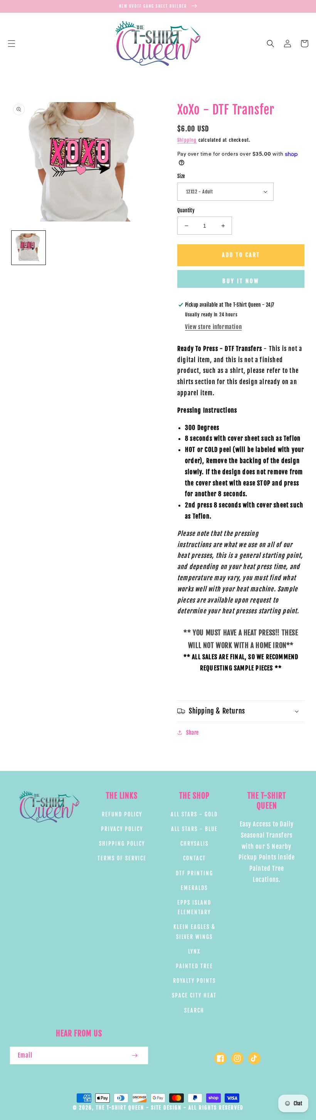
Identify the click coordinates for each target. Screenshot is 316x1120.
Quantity (186, 210)
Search (194, 1010)
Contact (194, 858)
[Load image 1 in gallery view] (28, 248)
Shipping (187, 140)
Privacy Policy (122, 829)
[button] (11, 43)
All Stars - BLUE (194, 829)
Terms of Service (121, 858)
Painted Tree (194, 966)
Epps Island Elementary (194, 907)
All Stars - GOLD (194, 814)
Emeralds (194, 888)
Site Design (166, 1108)
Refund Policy (122, 814)
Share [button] (192, 732)
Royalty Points (194, 980)
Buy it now (240, 281)
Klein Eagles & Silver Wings (194, 932)
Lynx (194, 951)
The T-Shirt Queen (120, 1108)
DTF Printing (194, 873)
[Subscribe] (134, 1055)
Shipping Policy (122, 843)
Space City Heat (194, 995)
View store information (213, 327)
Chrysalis (194, 843)
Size (181, 176)
